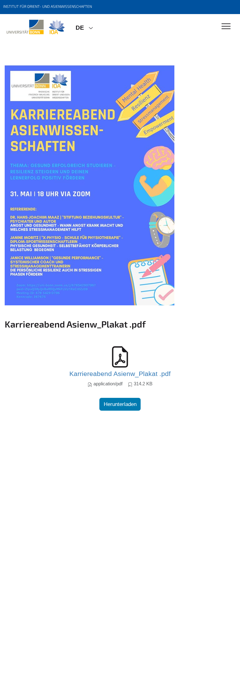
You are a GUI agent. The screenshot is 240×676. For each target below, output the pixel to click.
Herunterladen (120, 404)
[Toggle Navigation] (226, 26)
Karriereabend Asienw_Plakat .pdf (120, 374)
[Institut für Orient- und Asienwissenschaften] (35, 27)
